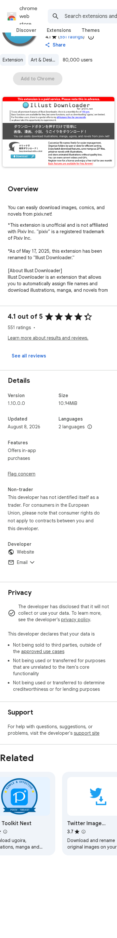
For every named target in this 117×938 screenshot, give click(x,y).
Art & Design (44, 60)
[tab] (26, 30)
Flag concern (21, 474)
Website (25, 552)
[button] (58, 132)
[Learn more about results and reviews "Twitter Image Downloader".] (83, 831)
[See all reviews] (29, 356)
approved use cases (42, 651)
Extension (13, 60)
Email (22, 562)
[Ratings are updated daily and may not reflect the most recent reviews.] (91, 36)
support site (86, 733)
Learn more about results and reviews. (48, 338)
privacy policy (75, 620)
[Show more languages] (90, 427)
